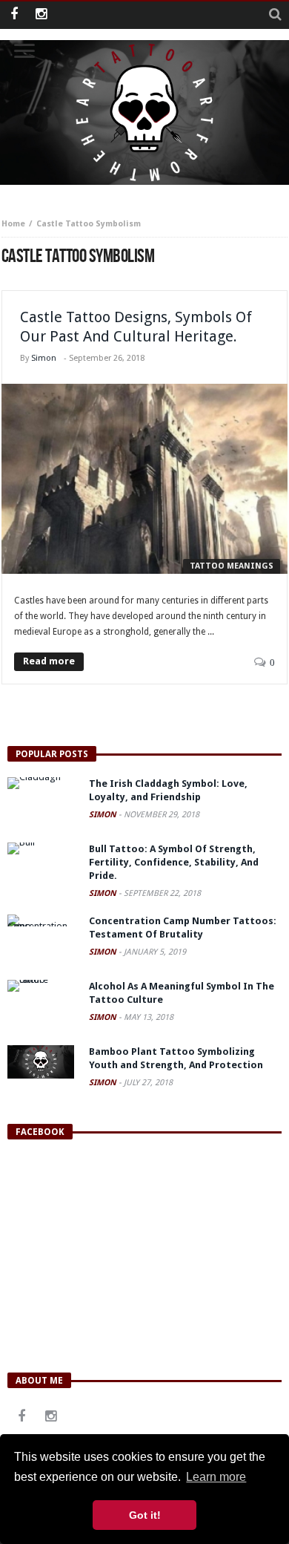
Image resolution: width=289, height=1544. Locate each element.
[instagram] (41, 15)
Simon (43, 358)
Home (13, 224)
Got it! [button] (145, 1515)
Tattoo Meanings (231, 566)
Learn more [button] (216, 1477)
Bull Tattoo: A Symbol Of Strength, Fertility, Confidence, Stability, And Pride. (174, 862)
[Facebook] (13, 15)
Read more (49, 661)
